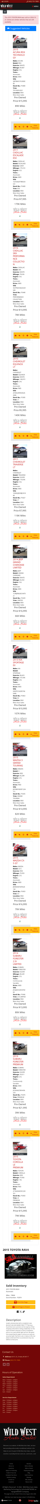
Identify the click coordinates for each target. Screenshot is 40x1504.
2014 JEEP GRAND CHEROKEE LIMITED (18, 563)
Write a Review (29, 1466)
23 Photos (20, 245)
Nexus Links (28, 1482)
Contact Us (11, 1479)
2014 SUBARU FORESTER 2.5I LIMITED (18, 958)
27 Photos (20, 557)
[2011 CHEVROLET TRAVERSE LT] (20, 449)
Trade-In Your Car (11, 1473)
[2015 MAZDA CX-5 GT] (20, 848)
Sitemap (29, 1477)
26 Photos (20, 47)
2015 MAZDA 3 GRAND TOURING (18, 761)
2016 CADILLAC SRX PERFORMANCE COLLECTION (19, 256)
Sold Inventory (29, 1475)
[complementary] (34, 1498)
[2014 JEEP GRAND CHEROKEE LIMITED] (20, 550)
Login (5, 1)
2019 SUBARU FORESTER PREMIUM (18, 1060)
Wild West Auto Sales (30, 1487)
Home (11, 1464)
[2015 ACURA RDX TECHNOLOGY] (20, 40)
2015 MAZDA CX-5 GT (19, 860)
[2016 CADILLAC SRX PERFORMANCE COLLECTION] (20, 238)
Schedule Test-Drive (11, 1475)
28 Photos (20, 457)
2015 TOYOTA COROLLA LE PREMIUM (18, 1162)
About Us (11, 1466)
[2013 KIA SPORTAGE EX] (20, 650)
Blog (29, 1473)
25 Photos (20, 356)
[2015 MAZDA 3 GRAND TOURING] (20, 748)
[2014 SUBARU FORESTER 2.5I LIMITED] (20, 944)
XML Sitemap (28, 1479)
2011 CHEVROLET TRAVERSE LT (19, 463)
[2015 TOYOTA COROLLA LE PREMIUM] (20, 1147)
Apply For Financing (11, 1470)
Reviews (29, 1464)
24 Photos (20, 147)
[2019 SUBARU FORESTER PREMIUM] (20, 1047)
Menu (36, 6)
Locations (11, 1482)
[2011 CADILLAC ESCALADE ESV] (20, 140)
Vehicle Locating (11, 1477)
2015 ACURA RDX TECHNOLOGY (19, 53)
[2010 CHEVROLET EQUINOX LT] (20, 349)
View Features (35, 126)
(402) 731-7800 (33, 1)
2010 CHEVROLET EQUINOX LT (19, 362)
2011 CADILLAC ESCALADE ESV (18, 153)
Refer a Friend (29, 1468)
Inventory (11, 1468)
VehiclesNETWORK (27, 1489)
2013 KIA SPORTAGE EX (18, 662)
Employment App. (29, 1470)
